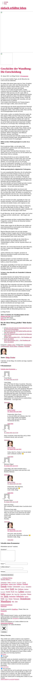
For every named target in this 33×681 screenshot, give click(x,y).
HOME (6, 2)
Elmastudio (4, 611)
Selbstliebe (20, 596)
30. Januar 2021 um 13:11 (11, 465)
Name (3, 563)
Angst (9, 582)
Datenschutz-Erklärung (7, 623)
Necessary (5, 656)
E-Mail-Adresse (5, 567)
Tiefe (6, 599)
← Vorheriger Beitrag (6, 578)
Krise (16, 591)
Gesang (2, 589)
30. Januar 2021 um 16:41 (14, 449)
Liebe (3, 594)
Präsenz (29, 594)
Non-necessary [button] (5, 667)
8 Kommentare (24, 76)
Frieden (9, 586)
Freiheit (25, 584)
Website (3, 571)
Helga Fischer (10, 357)
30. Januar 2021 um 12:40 (11, 502)
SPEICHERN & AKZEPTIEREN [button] (10, 679)
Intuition (26, 589)
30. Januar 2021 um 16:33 (11, 379)
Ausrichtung (13, 582)
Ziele (16, 601)
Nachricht (4, 549)
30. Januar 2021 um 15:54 (11, 432)
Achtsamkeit (4, 582)
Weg (13, 601)
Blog (5, 3)
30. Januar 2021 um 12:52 (14, 530)
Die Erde (3, 319)
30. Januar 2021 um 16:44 (14, 411)
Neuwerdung (23, 594)
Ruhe (2, 596)
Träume (10, 599)
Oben (2, 613)
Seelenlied (12, 596)
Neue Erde (16, 594)
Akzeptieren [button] (15, 618)
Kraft (12, 592)
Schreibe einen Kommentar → (9, 369)
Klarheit (8, 591)
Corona (24, 582)
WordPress (15, 609)
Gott (2, 318)
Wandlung (21, 346)
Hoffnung (20, 589)
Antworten (7, 402)
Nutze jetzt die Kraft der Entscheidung (18, 328)
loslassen (8, 594)
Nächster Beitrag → (6, 579)
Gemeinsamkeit (5, 346)
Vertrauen (16, 599)
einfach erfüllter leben (13, 7)
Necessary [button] (3, 654)
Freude (4, 586)
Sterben (26, 596)
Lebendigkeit (28, 591)
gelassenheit (28, 586)
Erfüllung (19, 584)
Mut (13, 594)
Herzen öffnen (13, 346)
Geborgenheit (16, 586)
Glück (7, 589)
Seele (6, 596)
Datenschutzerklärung (6, 605)
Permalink (27, 346)
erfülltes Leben (11, 345)
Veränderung (25, 598)
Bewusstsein (19, 582)
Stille (2, 599)
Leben (21, 591)
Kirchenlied (3, 591)
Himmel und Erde (5, 316)
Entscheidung (27, 345)
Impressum (4, 606)
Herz (16, 589)
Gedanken (23, 586)
